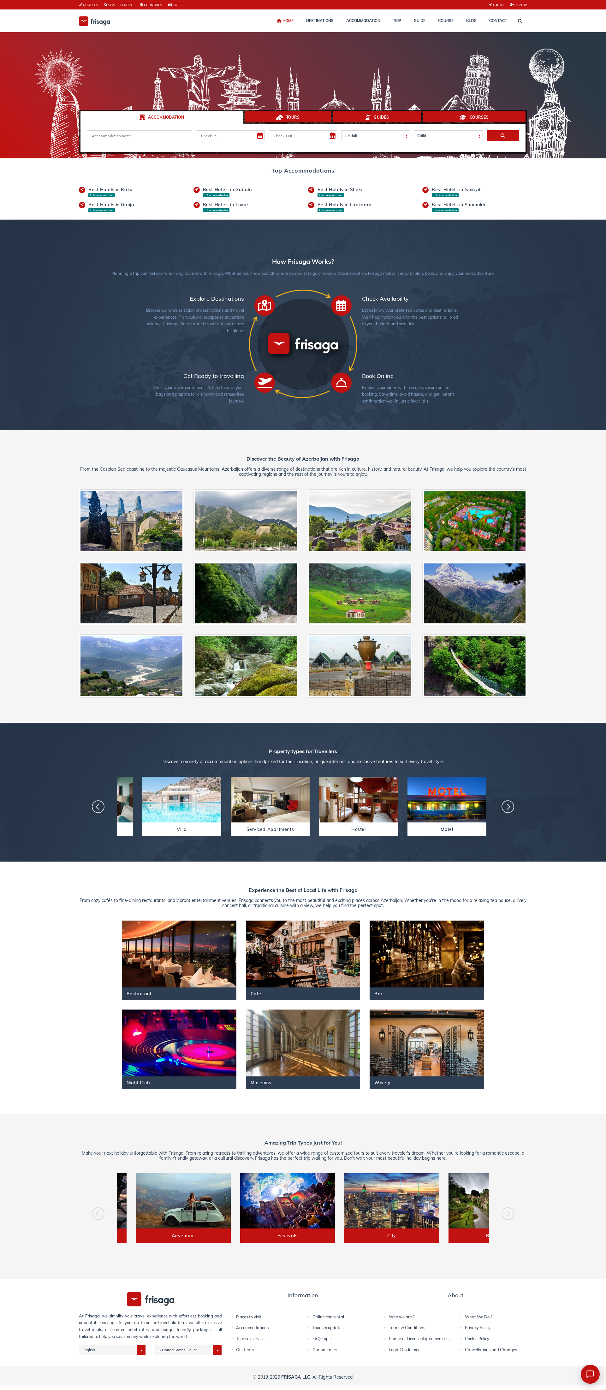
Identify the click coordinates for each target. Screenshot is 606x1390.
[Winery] (427, 1043)
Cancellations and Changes (491, 1349)
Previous (98, 806)
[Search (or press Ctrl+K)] (520, 21)
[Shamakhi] (131, 665)
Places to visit (248, 1316)
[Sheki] (360, 520)
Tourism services (251, 1338)
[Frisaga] (150, 1298)
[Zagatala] (474, 593)
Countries (152, 5)
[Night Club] (179, 1043)
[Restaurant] (179, 954)
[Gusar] (360, 593)
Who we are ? (402, 1316)
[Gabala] (246, 520)
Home (288, 20)
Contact (498, 20)
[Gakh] (131, 593)
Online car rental (328, 1316)
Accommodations (252, 1327)
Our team (245, 1349)
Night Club (138, 1082)
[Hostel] (358, 800)
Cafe (256, 993)
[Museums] (303, 1043)
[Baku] (131, 520)
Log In (497, 5)
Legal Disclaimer (404, 1349)
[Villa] (181, 800)
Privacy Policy (477, 1327)
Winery (382, 1082)
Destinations (320, 20)
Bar (378, 993)
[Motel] (446, 800)
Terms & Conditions (407, 1327)
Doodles (90, 5)
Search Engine (120, 5)
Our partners (324, 1349)
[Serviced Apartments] (270, 800)
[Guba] (246, 593)
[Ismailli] (474, 665)
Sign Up (520, 5)
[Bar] (427, 954)
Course (446, 20)
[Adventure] (183, 1200)
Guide (419, 20)
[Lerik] (246, 665)
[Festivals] (287, 1200)
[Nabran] (474, 520)
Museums (261, 1082)
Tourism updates (327, 1327)
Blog (471, 20)
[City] (391, 1200)
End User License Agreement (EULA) (423, 1338)
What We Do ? (478, 1316)
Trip (397, 20)
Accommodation (363, 20)
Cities (177, 5)
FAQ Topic (321, 1338)
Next (508, 806)
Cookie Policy (477, 1338)
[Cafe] (303, 954)
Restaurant (139, 993)
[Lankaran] (360, 665)
